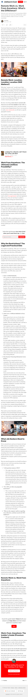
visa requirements (12, 196)
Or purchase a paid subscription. (14, 674)
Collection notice (21, 687)
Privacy (12, 687)
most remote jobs (10, 110)
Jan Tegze (6, 20)
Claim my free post (14, 671)
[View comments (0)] (7, 25)
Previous (5, 680)
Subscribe (20, 1)
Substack (8, 694)
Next (24, 680)
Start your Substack (10, 691)
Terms (16, 687)
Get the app (20, 691)
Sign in (25, 1)
